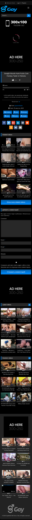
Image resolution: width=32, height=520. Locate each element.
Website (3, 254)
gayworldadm (19, 105)
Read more (15, 101)
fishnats (25, 112)
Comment (3, 218)
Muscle (16, 116)
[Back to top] (27, 515)
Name (3, 240)
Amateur (8, 112)
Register (24, 3)
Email (3, 247)
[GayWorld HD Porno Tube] (13, 9)
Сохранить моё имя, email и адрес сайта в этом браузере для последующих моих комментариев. (16, 266)
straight (24, 116)
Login (18, 3)
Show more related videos (16, 202)
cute (17, 112)
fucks (7, 116)
